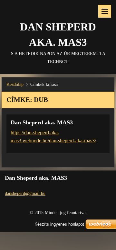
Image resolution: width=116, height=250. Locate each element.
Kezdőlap (15, 84)
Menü (104, 11)
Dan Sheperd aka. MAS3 (42, 122)
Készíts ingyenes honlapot (59, 224)
